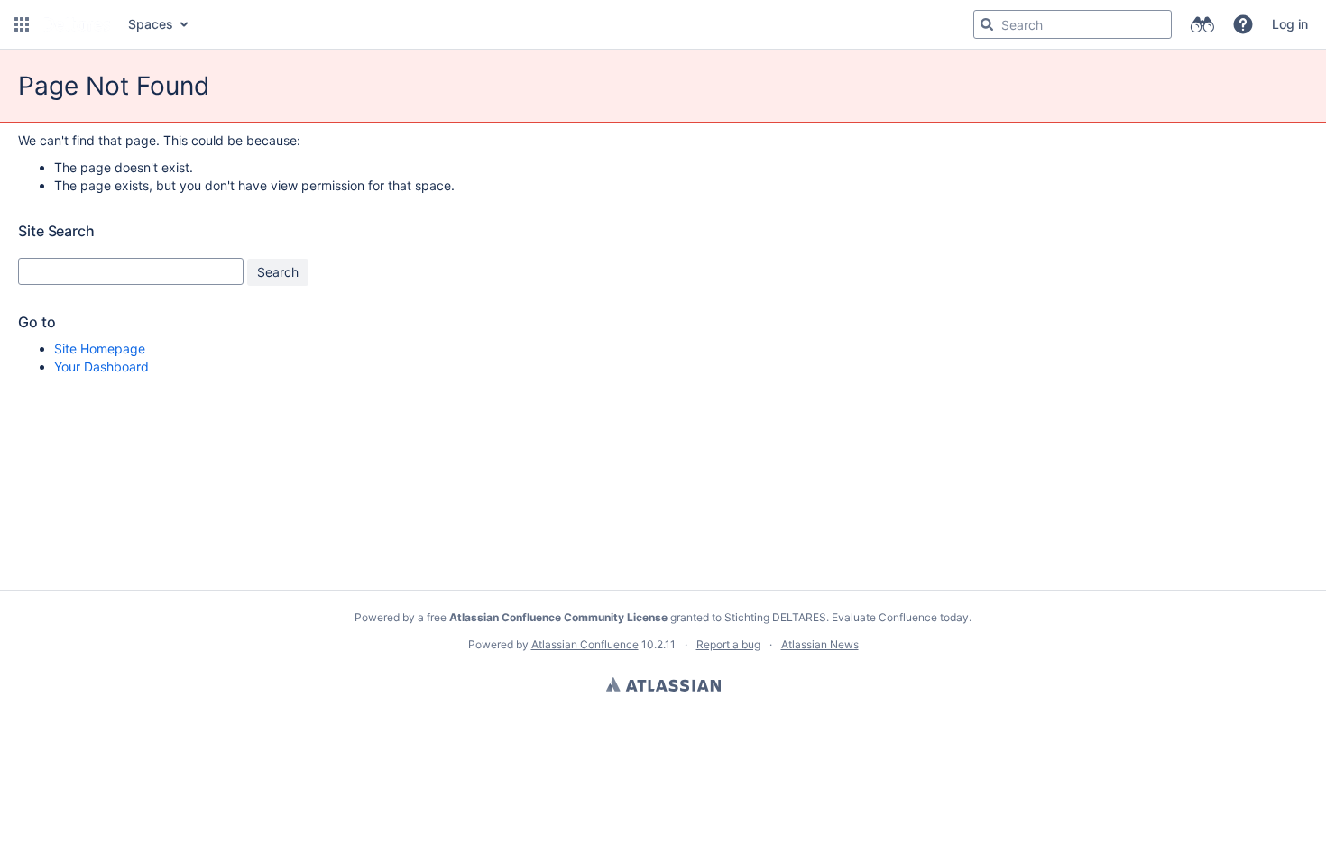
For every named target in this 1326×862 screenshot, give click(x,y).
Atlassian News (820, 644)
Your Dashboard (101, 366)
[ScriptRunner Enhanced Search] (1202, 24)
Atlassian (663, 684)
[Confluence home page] (76, 24)
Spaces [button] (150, 24)
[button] (21, 24)
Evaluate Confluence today (900, 617)
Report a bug (728, 644)
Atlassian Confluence (585, 644)
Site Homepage (99, 348)
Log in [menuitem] (1290, 24)
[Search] (987, 24)
